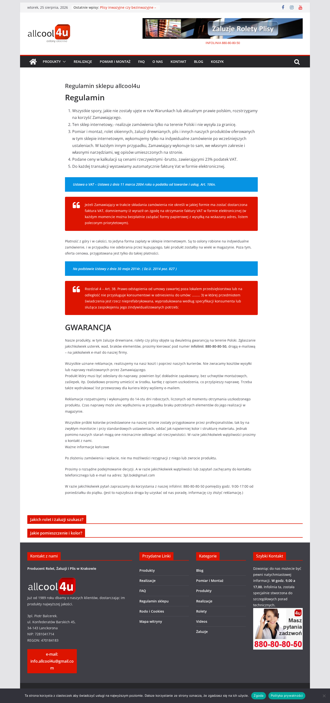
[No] (324, 695)
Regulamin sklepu (154, 601)
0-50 (237, 43)
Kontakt (178, 61)
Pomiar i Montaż (115, 61)
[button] (63, 61)
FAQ (141, 61)
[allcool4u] (51, 580)
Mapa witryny (150, 621)
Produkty (52, 61)
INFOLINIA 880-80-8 (220, 43)
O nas (157, 61)
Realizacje (83, 61)
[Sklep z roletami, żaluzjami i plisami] (33, 61)
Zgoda (258, 695)
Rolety (201, 611)
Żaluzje (202, 631)
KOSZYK (217, 61)
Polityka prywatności (287, 695)
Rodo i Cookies (151, 611)
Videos (201, 621)
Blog (198, 61)
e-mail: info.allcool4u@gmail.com (52, 661)
